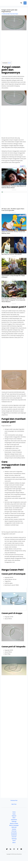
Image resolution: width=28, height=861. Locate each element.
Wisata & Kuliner (14, 823)
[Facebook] (17, 849)
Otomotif (14, 837)
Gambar (14, 829)
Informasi (14, 831)
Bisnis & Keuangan (14, 825)
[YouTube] (21, 849)
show (9, 62)
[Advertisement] (14, 46)
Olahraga (14, 821)
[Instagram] (14, 849)
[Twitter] (7, 849)
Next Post (14, 804)
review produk (6, 14)
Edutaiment (14, 819)
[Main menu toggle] (25, 3)
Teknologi (14, 838)
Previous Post (14, 800)
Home (14, 812)
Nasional (14, 816)
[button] (21, 3)
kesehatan (14, 835)
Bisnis (14, 817)
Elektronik (14, 827)
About (14, 842)
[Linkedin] (10, 849)
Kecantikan (14, 833)
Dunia (14, 814)
